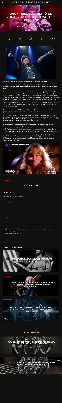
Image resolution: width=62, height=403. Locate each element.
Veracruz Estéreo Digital (32, 2)
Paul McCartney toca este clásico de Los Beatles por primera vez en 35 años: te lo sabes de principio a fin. (31, 260)
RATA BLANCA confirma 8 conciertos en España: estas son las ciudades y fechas (31, 343)
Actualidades (31, 10)
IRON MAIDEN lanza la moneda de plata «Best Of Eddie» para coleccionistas (31, 363)
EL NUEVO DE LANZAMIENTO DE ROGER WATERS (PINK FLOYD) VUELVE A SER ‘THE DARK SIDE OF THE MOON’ (31, 309)
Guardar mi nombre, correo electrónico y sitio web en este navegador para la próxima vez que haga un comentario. (32, 229)
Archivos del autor (31, 185)
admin (28, 27)
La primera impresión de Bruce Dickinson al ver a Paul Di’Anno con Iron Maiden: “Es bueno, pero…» (31, 284)
